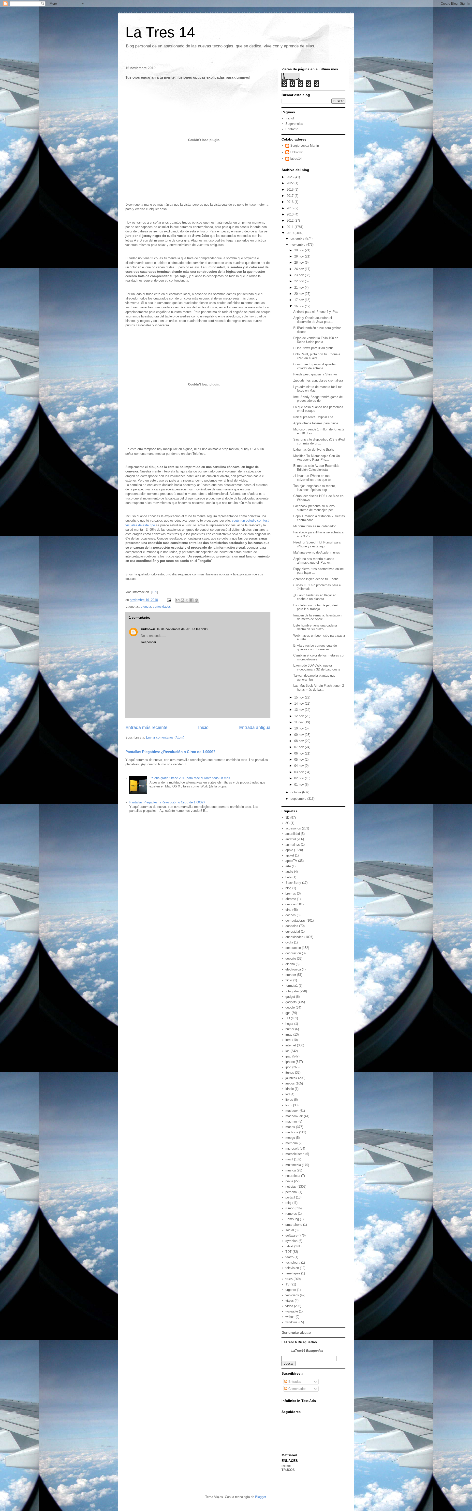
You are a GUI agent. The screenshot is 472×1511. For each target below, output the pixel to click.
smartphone (293, 1224)
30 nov (299, 250)
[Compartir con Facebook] (191, 600)
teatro (289, 1257)
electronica (293, 969)
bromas (290, 893)
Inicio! (289, 118)
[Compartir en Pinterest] (196, 600)
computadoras (295, 920)
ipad (288, 1056)
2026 (291, 177)
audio (289, 871)
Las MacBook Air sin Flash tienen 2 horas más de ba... (318, 687)
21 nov (299, 287)
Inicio (203, 727)
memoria (291, 1143)
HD (287, 1018)
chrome (290, 899)
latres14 (296, 158)
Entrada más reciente (146, 727)
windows (291, 1322)
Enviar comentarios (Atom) (165, 737)
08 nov (299, 741)
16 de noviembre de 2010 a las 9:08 (182, 629)
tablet (289, 1246)
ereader (290, 975)
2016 (291, 202)
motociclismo (294, 1154)
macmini (291, 1121)
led (287, 1094)
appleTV (291, 861)
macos (290, 1127)
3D (287, 817)
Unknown (148, 629)
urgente (290, 1290)
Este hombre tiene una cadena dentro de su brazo (315, 627)
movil (289, 1159)
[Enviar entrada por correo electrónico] (168, 600)
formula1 (291, 985)
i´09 (154, 592)
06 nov (299, 753)
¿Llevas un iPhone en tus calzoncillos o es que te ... (314, 478)
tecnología (292, 1262)
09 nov (299, 735)
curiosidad (292, 931)
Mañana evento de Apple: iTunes (316, 552)
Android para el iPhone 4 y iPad (315, 312)
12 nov (299, 716)
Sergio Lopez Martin (304, 145)
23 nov (299, 275)
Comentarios (296, 1389)
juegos (290, 1083)
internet (290, 1045)
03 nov (299, 772)
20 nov (299, 294)
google (290, 1007)
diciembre (298, 238)
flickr (288, 980)
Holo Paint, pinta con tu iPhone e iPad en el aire (316, 356)
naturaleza (292, 1176)
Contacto (291, 129)
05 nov (299, 759)
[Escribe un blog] (182, 600)
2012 (291, 220)
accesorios (293, 828)
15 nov (299, 697)
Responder (148, 642)
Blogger (260, 1497)
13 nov (299, 710)
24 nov (299, 269)
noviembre (298, 244)
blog (288, 888)
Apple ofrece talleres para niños (315, 423)
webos (290, 1317)
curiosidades (162, 606)
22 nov (299, 281)
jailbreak (291, 1078)
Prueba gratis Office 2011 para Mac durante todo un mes (189, 778)
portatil (290, 1197)
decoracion (293, 948)
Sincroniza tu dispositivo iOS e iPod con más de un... (319, 441)
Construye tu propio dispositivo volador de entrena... (315, 366)
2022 (291, 183)
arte (288, 866)
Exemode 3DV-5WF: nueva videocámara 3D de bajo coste (316, 667)
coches (290, 915)
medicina (291, 1132)
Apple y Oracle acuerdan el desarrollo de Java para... (313, 320)
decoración (293, 953)
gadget (290, 996)
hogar (289, 1024)
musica (290, 1170)
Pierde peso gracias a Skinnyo (315, 374)
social (289, 1230)
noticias (290, 1186)
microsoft (292, 1148)
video (289, 1306)
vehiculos (292, 1295)
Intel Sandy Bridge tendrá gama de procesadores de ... (318, 399)
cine (288, 910)
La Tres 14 (160, 32)
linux (288, 1105)
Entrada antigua (254, 727)
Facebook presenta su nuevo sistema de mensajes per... (314, 508)
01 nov (299, 784)
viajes (289, 1300)
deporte (290, 958)
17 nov (299, 300)
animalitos (292, 844)
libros (289, 1099)
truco (289, 1279)
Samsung (292, 1219)
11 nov (299, 722)
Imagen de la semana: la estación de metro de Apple (317, 617)
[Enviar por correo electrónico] (177, 600)
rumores (291, 1213)
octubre (296, 792)
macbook (291, 1110)
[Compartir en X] (187, 600)
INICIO (286, 1466)
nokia (289, 1181)
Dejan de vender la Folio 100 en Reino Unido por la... (315, 340)
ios (287, 1051)
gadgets (291, 1002)
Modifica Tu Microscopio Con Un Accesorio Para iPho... (316, 458)
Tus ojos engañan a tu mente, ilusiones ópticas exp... (314, 488)
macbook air (294, 1116)
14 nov (299, 703)
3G (287, 823)
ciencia (146, 606)
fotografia (292, 991)
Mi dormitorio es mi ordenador (314, 526)
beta (288, 877)
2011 (291, 227)
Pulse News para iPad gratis (313, 348)
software (291, 1235)
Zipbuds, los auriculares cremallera (318, 380)
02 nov (299, 778)
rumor (289, 1208)
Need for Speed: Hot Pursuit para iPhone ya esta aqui (316, 544)
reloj (288, 1203)
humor (289, 1029)
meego (290, 1138)
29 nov (299, 256)
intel (288, 1040)
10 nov (299, 728)
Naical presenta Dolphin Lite (313, 417)
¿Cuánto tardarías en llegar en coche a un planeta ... (314, 597)
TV (287, 1284)
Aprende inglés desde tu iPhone (316, 579)
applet (289, 855)
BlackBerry (293, 882)
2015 (291, 208)
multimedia (293, 1165)
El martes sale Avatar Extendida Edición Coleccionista (316, 467)
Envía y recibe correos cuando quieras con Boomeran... (315, 647)
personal (291, 1192)
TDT (288, 1252)
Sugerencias (294, 124)
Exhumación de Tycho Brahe (313, 449)
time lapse (292, 1273)
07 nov (299, 747)
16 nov (299, 306)
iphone (290, 1062)
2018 (291, 189)
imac (288, 1034)
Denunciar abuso (296, 1332)
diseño (290, 964)
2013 (291, 214)
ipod (288, 1067)
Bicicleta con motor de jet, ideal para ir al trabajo (315, 607)
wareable (291, 1311)
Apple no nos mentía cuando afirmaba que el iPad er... (313, 561)
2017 (291, 196)
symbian (291, 1241)
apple (289, 850)
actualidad (292, 834)
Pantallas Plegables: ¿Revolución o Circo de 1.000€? (170, 752)
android (290, 839)
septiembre (299, 798)
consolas (291, 926)
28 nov (299, 262)
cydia (289, 942)
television (292, 1268)
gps (288, 1013)
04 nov (299, 766)
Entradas (294, 1381)
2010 (291, 233)
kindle (289, 1089)
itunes (289, 1072)
